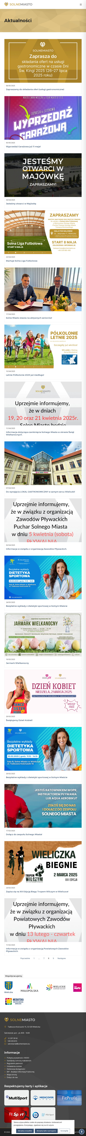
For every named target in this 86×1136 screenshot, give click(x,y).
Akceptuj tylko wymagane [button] (46, 1131)
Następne (62, 958)
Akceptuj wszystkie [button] (25, 1131)
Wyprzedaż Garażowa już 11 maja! (23, 146)
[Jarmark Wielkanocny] (43, 614)
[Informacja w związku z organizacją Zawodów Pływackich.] (43, 500)
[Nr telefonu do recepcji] (17, 1038)
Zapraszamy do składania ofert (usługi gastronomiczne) (35, 89)
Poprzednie (25, 958)
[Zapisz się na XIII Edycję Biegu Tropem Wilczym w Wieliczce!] (43, 842)
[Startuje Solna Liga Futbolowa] (43, 212)
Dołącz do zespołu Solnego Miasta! (24, 834)
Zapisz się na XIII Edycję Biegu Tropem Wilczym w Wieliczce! (37, 891)
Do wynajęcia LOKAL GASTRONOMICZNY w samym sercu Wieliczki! (40, 491)
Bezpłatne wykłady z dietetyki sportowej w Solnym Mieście (36, 606)
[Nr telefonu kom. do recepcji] (17, 1041)
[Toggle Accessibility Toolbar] (81, 1131)
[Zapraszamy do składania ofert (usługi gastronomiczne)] (43, 40)
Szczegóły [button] (64, 1131)
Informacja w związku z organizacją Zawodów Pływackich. (36, 549)
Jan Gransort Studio (75, 1132)
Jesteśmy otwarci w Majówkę (21, 203)
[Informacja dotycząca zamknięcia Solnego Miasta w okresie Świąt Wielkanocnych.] (43, 383)
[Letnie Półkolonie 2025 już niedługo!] (43, 326)
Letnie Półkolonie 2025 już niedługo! (25, 375)
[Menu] (81, 4)
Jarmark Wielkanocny (17, 663)
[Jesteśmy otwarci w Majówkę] (43, 154)
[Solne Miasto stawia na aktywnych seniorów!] (43, 269)
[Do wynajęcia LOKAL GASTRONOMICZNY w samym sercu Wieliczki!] (43, 443)
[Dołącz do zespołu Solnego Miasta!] (43, 785)
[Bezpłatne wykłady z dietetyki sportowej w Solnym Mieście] (43, 557)
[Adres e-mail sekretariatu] (17, 1043)
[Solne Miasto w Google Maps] (22, 1026)
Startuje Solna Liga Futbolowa (21, 261)
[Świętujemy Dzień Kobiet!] (43, 671)
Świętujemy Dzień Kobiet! (19, 720)
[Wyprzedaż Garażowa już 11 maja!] (43, 97)
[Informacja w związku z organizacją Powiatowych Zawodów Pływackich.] (43, 900)
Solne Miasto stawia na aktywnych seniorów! (29, 318)
